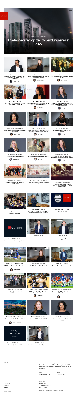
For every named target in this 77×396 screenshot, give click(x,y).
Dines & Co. (9, 391)
